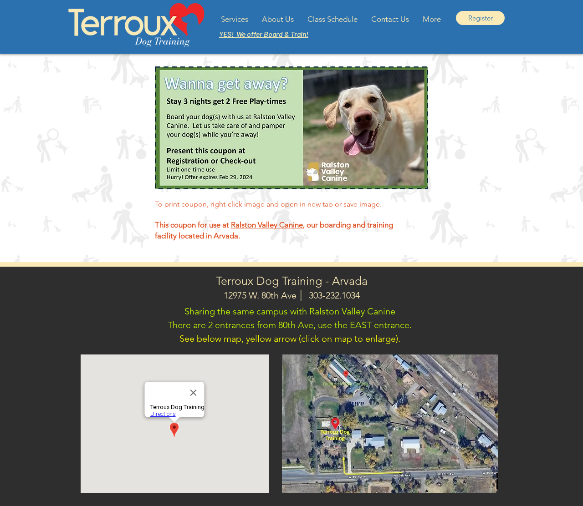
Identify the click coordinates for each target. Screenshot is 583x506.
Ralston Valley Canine (267, 224)
